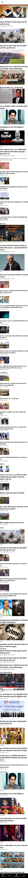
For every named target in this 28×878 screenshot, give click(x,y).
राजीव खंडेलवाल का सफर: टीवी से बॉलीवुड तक (12, 127)
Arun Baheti (2, 26)
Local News (2, 815)
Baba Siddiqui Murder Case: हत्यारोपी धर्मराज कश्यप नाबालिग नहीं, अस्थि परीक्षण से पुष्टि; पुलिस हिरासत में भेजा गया (13, 152)
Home (2, 876)
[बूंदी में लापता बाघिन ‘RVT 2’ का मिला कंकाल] (12, 84)
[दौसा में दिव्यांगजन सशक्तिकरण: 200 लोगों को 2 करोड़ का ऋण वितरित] (4, 409)
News (9, 876)
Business (16, 876)
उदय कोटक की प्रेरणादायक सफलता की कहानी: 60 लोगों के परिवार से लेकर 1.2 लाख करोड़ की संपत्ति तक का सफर (13, 248)
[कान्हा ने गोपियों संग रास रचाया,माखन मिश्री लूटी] (12, 867)
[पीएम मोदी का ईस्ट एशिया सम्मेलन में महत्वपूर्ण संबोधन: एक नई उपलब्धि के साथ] (4, 199)
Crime (1, 146)
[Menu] (2, 2)
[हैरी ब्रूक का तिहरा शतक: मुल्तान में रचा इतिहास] (4, 489)
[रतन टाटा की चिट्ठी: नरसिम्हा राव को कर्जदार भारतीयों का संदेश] (12, 103)
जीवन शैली (2, 790)
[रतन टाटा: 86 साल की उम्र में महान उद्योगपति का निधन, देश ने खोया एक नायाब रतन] (4, 332)
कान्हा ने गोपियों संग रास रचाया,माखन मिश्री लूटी (12, 872)
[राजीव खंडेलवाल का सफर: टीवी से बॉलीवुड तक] (12, 124)
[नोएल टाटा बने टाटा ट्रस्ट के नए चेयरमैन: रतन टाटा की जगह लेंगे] (12, 270)
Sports (24, 876)
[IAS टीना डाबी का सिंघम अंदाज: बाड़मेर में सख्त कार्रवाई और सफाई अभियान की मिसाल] (4, 214)
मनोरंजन (1, 842)
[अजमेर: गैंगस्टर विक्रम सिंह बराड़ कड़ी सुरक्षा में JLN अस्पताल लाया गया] (4, 454)
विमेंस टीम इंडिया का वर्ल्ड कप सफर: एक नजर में (12, 523)
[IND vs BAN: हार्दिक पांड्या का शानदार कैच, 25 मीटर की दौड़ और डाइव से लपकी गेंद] (4, 503)
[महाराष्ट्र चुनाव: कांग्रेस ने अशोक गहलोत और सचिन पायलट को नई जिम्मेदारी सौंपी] (4, 439)
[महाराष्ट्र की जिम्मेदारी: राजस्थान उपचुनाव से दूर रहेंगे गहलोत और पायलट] (14, 17)
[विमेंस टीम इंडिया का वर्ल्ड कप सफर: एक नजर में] (4, 519)
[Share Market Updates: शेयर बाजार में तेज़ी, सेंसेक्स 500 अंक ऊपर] (4, 317)
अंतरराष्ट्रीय (2, 691)
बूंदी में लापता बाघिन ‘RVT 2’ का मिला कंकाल (11, 87)
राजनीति (1, 18)
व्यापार (1, 242)
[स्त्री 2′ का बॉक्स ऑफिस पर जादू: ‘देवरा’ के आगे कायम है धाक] (12, 840)
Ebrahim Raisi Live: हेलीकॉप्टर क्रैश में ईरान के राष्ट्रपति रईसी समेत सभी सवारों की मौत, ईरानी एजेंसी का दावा (13, 758)
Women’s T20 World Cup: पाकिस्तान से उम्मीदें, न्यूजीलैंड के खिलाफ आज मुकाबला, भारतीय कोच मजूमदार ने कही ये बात (13, 477)
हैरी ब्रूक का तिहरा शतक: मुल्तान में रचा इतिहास (12, 493)
